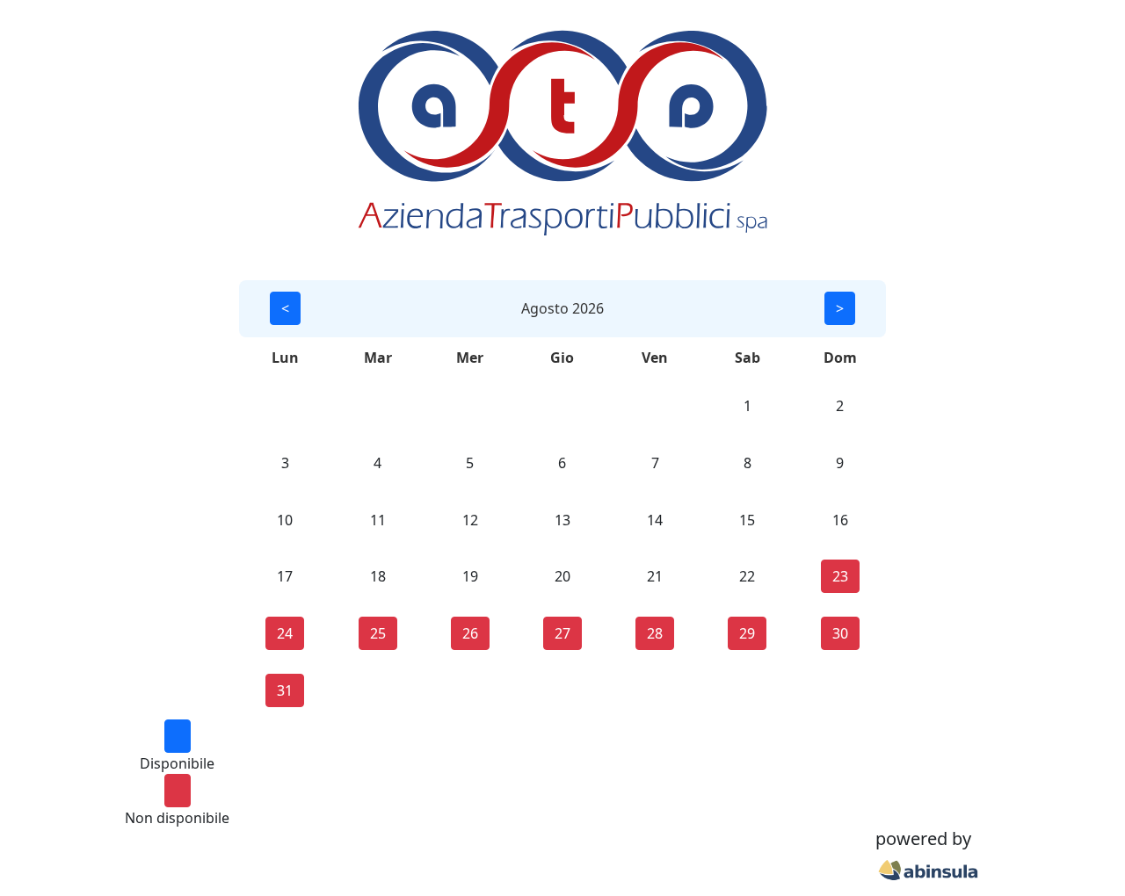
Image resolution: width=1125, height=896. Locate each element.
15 (747, 520)
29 (747, 633)
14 (655, 520)
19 (470, 576)
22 (747, 576)
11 (378, 520)
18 (378, 576)
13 (562, 520)
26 (470, 633)
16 (840, 520)
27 (562, 633)
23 (840, 576)
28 (655, 633)
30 (840, 633)
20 (562, 576)
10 (285, 520)
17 (285, 576)
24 (285, 633)
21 (655, 576)
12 (470, 520)
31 (285, 690)
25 (378, 633)
